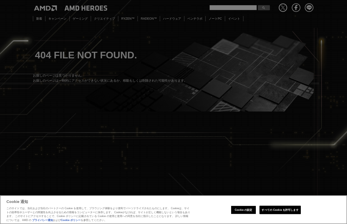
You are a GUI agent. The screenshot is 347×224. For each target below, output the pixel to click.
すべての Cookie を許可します (280, 209)
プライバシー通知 (42, 219)
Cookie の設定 (243, 209)
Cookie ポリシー (71, 219)
